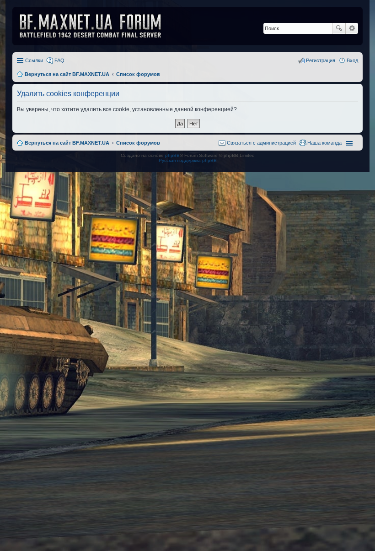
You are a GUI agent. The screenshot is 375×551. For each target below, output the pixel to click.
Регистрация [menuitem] (320, 60)
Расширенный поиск (352, 28)
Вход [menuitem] (352, 60)
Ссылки (34, 60)
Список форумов (138, 143)
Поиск (339, 28)
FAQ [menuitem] (59, 60)
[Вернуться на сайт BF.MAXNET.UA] (96, 26)
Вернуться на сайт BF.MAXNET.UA (67, 143)
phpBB (172, 155)
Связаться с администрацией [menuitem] (261, 143)
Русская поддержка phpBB (188, 160)
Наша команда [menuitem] (324, 143)
